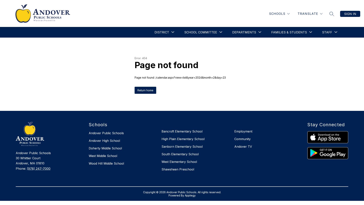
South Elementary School (180, 154)
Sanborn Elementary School (182, 146)
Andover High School (104, 141)
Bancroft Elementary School (182, 131)
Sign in (350, 14)
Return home (145, 90)
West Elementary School (179, 162)
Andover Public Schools (106, 133)
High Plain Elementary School (183, 139)
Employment (243, 131)
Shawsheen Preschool (178, 169)
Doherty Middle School (105, 148)
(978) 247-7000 (38, 168)
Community (242, 139)
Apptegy (190, 195)
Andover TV (243, 146)
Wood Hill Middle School (106, 163)
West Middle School (103, 156)
